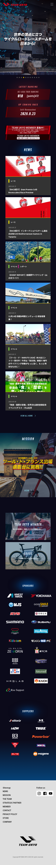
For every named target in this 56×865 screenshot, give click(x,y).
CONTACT (7, 810)
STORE (6, 818)
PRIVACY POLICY (10, 814)
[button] (17, 77)
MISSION (7, 795)
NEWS (5, 791)
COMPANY (7, 822)
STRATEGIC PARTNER (12, 803)
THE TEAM (7, 799)
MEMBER (7, 807)
